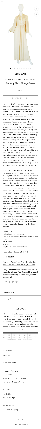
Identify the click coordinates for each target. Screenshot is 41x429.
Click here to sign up (10, 410)
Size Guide (7, 394)
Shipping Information (11, 371)
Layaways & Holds (8, 292)
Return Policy (7, 375)
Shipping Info (7, 299)
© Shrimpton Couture (20, 424)
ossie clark (20, 74)
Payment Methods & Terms (13, 382)
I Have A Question (20, 98)
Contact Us (7, 367)
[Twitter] (13, 282)
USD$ (19, 419)
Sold (20, 90)
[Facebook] (9, 282)
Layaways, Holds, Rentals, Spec (14, 378)
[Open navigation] (2, 1)
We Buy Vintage (9, 398)
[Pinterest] (16, 282)
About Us (6, 355)
